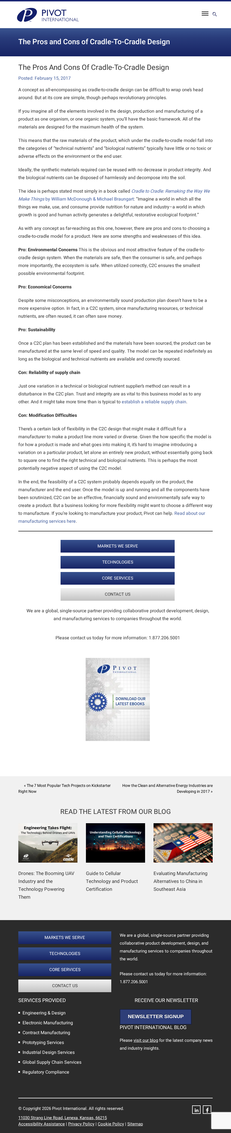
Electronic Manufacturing (48, 1023)
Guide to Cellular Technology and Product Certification (112, 881)
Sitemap (135, 1124)
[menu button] (205, 15)
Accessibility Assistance (41, 1124)
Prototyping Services (43, 1042)
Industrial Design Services (49, 1052)
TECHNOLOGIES (117, 562)
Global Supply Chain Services (52, 1062)
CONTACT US (117, 594)
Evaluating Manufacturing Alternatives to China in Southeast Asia (181, 881)
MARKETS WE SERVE (117, 546)
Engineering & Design (44, 1013)
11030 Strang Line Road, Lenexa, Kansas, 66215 (62, 1118)
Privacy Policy (81, 1124)
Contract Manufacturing (46, 1032)
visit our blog (146, 1040)
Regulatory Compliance (46, 1072)
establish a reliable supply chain (154, 402)
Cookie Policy (111, 1124)
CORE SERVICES (117, 578)
